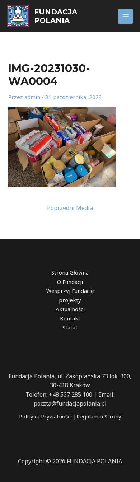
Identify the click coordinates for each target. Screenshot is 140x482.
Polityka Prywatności (45, 416)
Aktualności (70, 309)
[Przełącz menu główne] (125, 16)
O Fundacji (70, 281)
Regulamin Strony (98, 416)
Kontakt (70, 318)
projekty (70, 300)
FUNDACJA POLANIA (55, 16)
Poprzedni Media (70, 208)
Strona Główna (70, 272)
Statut (70, 327)
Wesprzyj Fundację (70, 290)
